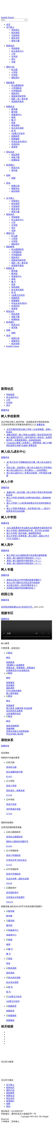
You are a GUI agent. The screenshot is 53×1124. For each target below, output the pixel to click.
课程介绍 (10, 67)
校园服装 (15, 139)
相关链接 (15, 191)
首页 (8, 24)
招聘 (8, 175)
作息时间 (15, 144)
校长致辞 (15, 33)
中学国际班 (16, 91)
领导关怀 (15, 38)
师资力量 (15, 41)
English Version (7, 17)
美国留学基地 (17, 101)
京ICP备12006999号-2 (10, 1116)
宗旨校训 (15, 35)
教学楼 (14, 109)
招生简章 (15, 155)
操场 (13, 117)
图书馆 (14, 112)
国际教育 (10, 83)
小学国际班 (16, 88)
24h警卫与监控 (18, 133)
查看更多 (5, 410)
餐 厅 (13, 120)
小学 (13, 54)
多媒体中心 (16, 115)
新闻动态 (10, 46)
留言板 (14, 170)
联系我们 (10, 165)
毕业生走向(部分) (19, 141)
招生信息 (10, 152)
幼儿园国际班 (17, 85)
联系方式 (15, 168)
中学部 (14, 56)
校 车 (13, 131)
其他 (8, 183)
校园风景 (15, 136)
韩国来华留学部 (18, 96)
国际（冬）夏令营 (19, 99)
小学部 (14, 72)
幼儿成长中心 (17, 51)
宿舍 (13, 123)
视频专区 (15, 188)
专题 (13, 62)
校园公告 (15, 186)
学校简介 (15, 30)
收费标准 (15, 160)
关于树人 (10, 27)
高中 (13, 59)
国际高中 (15, 78)
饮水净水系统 (17, 128)
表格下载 (15, 157)
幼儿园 (14, 69)
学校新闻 (15, 48)
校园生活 (10, 106)
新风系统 (15, 125)
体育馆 (14, 147)
